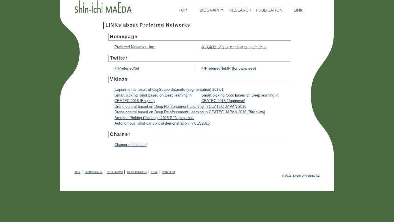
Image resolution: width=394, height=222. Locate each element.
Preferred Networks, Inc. (135, 47)
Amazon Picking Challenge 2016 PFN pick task (154, 118)
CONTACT (168, 172)
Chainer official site (131, 145)
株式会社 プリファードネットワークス (233, 47)
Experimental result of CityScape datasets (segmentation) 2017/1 (169, 89)
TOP (183, 10)
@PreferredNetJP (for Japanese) (228, 68)
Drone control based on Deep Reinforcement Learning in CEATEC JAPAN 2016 (180, 106)
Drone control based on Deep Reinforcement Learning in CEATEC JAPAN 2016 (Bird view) (190, 112)
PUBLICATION (269, 10)
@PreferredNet (127, 68)
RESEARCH (240, 10)
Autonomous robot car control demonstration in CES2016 (162, 123)
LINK (298, 10)
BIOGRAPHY (211, 10)
